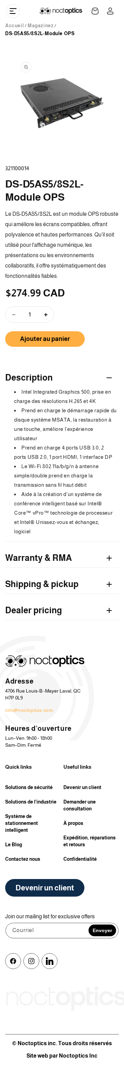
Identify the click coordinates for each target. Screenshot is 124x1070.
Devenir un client (82, 787)
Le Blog (13, 844)
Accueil (14, 25)
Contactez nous (22, 859)
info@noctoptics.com (29, 710)
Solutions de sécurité (29, 787)
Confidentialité (80, 859)
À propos (73, 823)
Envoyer (102, 930)
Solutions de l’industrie (30, 802)
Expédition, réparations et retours (89, 841)
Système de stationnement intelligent (21, 823)
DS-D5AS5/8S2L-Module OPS (39, 33)
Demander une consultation (79, 805)
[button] (13, 11)
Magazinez (40, 25)
